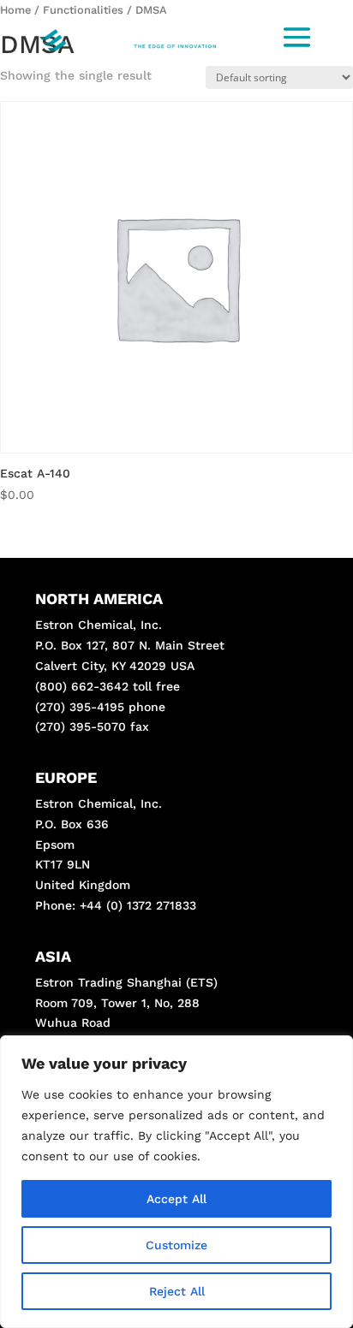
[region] (176, 1181)
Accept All (176, 1199)
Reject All (177, 1291)
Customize (176, 1245)
